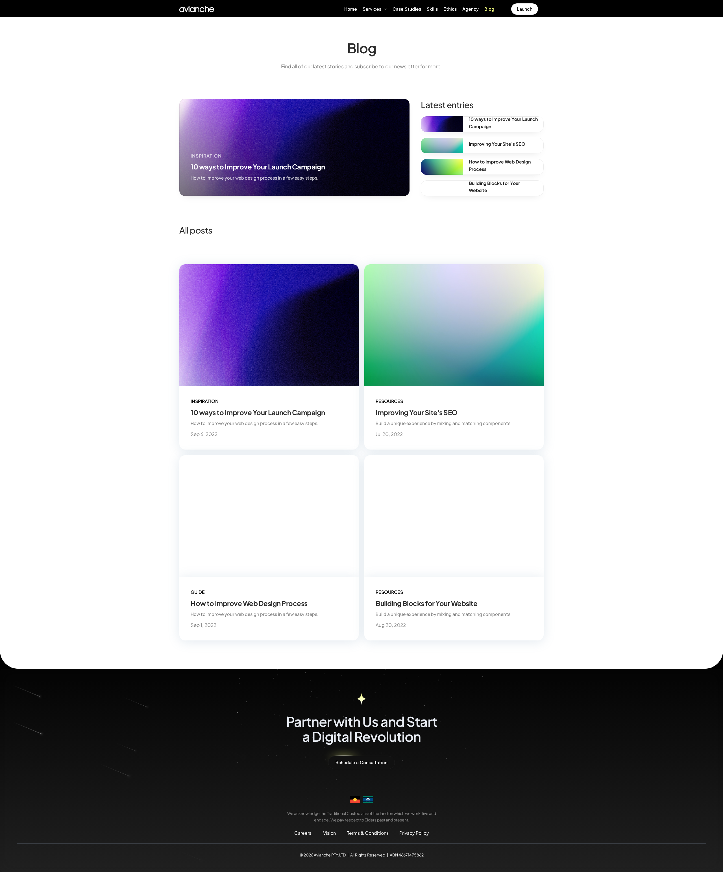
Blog (489, 9)
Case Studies (407, 9)
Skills (432, 9)
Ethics (450, 9)
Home (350, 9)
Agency (470, 9)
